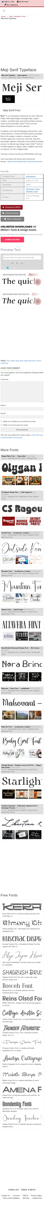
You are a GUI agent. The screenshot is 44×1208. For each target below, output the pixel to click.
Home (3, 16)
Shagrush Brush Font (22, 972)
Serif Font (4, 363)
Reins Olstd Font (22, 999)
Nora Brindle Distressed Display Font (14, 648)
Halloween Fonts (14, 458)
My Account (23, 2)
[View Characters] (37, 281)
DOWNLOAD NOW (12, 240)
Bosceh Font (17, 986)
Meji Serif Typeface (8, 75)
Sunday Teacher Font (22, 1119)
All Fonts (26, 1198)
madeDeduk (25, 688)
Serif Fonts (12, 77)
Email (3, 413)
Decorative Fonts (26, 691)
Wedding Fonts (6, 537)
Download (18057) (13, 207)
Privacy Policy (36, 1195)
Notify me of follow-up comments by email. (19, 421)
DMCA (25, 1195)
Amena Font (22, 1090)
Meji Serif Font (29, 361)
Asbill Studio (18, 609)
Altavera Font (6, 609)
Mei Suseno (35, 648)
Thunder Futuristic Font (22, 1028)
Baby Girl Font (6, 727)
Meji (12, 361)
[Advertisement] (22, 42)
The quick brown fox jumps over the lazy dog (21, 281)
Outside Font (6, 533)
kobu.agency (22, 75)
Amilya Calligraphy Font (22, 1058)
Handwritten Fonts (25, 496)
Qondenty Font (17, 1104)
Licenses (16, 1195)
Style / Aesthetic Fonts (17, 16)
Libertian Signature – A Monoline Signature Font (19, 806)
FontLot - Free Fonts (22, 1190)
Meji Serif (19, 361)
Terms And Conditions (11, 1198)
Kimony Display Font (22, 923)
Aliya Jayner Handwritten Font (22, 955)
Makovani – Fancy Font (9, 688)
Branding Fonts (13, 612)
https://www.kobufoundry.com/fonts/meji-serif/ (24, 162)
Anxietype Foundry (8, 808)
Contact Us (5, 1195)
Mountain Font (6, 571)
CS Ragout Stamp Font (9, 492)
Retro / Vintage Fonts (29, 458)
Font (8, 361)
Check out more (11, 213)
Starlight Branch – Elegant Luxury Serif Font (17, 765)
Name (3, 405)
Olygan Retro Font (8, 456)
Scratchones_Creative (21, 533)
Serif (38, 361)
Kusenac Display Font (22, 939)
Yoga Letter (21, 456)
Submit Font (37, 1198)
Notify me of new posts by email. (15, 425)
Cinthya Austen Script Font (22, 1013)
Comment (4, 379)
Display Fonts (13, 496)
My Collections (12, 5)
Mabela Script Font (22, 1074)
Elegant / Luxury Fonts (28, 612)
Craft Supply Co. (27, 492)
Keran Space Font (22, 907)
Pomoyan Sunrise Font (21, 1043)
